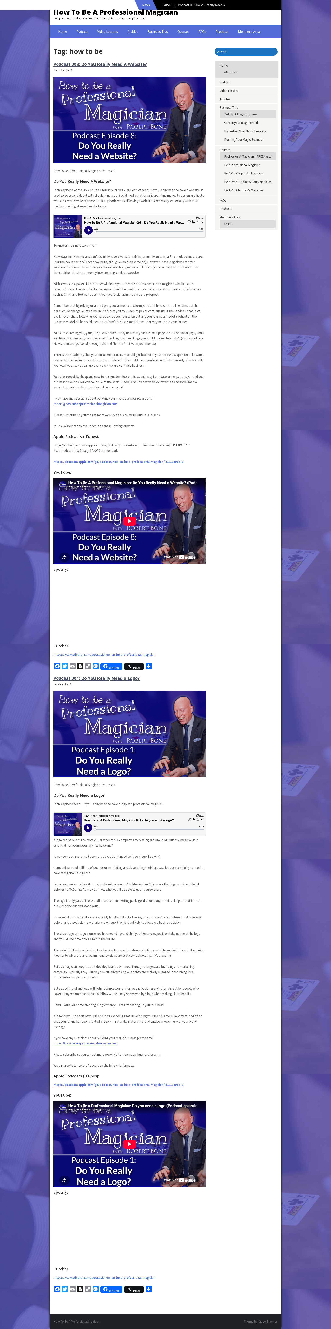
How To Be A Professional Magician (115, 12)
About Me (231, 72)
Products (222, 32)
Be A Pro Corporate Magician (243, 173)
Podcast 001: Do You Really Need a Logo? (96, 678)
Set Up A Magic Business (240, 114)
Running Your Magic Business (243, 139)
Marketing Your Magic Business (245, 131)
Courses (183, 32)
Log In (228, 224)
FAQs (202, 32)
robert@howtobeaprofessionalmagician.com (85, 404)
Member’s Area (249, 32)
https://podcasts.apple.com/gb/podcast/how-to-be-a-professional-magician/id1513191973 (118, 462)
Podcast (82, 32)
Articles (133, 32)
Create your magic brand (241, 123)
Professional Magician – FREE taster (248, 156)
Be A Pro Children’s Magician (243, 190)
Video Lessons (107, 32)
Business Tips (158, 32)
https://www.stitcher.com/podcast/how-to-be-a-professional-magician (104, 655)
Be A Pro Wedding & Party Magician (248, 182)
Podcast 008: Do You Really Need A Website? (100, 64)
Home (62, 32)
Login (224, 51)
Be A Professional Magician (242, 165)
